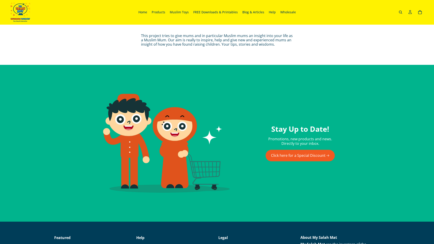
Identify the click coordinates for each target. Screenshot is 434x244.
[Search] (401, 12)
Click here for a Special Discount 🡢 (300, 155)
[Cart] (420, 12)
